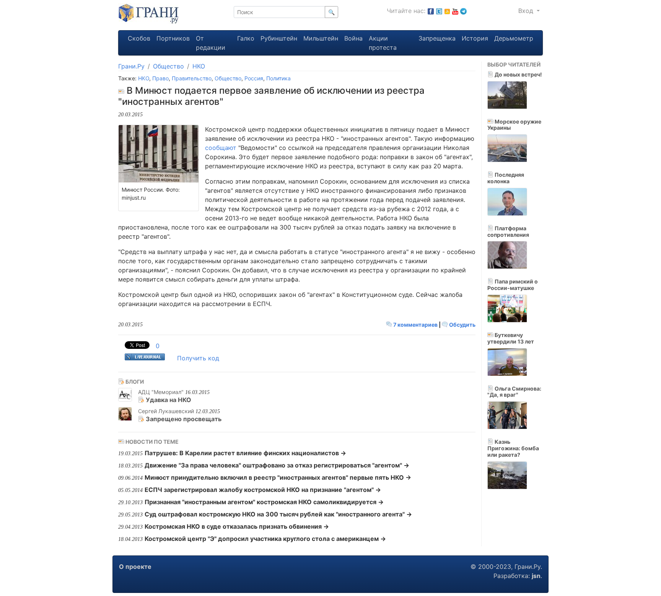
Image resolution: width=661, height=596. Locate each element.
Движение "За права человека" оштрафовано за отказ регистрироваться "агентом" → (277, 465)
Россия (253, 78)
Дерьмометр (513, 38)
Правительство (192, 78)
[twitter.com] (439, 11)
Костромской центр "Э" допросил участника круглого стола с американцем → (265, 538)
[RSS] (447, 11)
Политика (278, 78)
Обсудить (461, 324)
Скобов (139, 38)
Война (353, 38)
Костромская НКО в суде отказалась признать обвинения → (237, 526)
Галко (245, 38)
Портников (173, 38)
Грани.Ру (131, 66)
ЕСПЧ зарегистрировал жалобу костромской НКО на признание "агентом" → (263, 489)
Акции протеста (383, 42)
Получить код (198, 358)
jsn (536, 576)
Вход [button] (526, 11)
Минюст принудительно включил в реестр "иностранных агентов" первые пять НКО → (278, 477)
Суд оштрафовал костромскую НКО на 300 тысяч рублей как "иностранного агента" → (278, 514)
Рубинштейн (278, 38)
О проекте (135, 566)
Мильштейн (320, 38)
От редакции (210, 42)
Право (160, 78)
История (475, 38)
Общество (168, 66)
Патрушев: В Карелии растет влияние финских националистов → (245, 453)
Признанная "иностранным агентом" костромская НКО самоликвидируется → (264, 502)
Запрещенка (437, 38)
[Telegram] (463, 11)
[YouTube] (455, 11)
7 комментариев (415, 324)
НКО (198, 66)
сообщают (220, 147)
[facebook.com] (430, 11)
